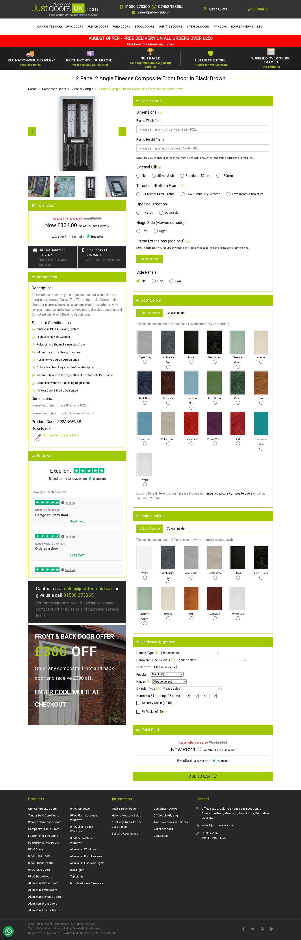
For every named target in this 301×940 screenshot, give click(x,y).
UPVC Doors (35, 849)
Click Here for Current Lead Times (150, 44)
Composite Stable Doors (43, 829)
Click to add (149, 259)
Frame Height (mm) (150, 139)
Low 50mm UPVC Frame (203, 194)
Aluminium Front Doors (42, 903)
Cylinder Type (145, 688)
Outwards (171, 212)
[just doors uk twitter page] (253, 929)
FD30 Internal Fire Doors (43, 835)
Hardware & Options (158, 642)
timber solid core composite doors (229, 493)
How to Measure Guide (126, 815)
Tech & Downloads (124, 808)
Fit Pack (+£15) (152, 711)
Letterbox (143, 667)
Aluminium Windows (83, 849)
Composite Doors (54, 89)
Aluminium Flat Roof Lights (87, 863)
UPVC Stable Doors (40, 876)
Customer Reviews (165, 808)
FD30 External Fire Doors (43, 842)
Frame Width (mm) (149, 120)
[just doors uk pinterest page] (262, 929)
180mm (227, 175)
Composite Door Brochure (61, 435)
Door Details (151, 101)
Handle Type (145, 653)
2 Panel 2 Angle (82, 89)
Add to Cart (201, 776)
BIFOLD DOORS (144, 26)
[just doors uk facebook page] (243, 929)
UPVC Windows (80, 808)
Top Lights (77, 876)
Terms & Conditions (40, 928)
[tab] (203, 101)
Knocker (142, 674)
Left (145, 231)
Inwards (147, 212)
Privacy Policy (62, 928)
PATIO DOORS (121, 26)
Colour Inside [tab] (176, 313)
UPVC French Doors (40, 862)
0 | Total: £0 (260, 9)
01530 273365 (78, 595)
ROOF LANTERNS (242, 26)
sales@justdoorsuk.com (88, 588)
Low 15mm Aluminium (248, 194)
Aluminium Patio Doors (42, 890)
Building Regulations (125, 833)
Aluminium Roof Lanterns (86, 856)
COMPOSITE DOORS (50, 26)
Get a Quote (218, 9)
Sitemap (96, 928)
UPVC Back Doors (39, 856)
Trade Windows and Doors (171, 822)
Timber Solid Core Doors (43, 815)
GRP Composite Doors (42, 808)
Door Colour (151, 300)
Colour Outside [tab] (149, 313)
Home (32, 89)
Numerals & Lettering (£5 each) (158, 696)
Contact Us (161, 835)
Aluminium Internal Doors (44, 910)
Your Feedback (163, 829)
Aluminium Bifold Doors (43, 883)
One (160, 281)
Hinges (141, 681)
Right (163, 231)
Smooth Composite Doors (44, 822)
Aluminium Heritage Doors (44, 896)
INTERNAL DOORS (198, 26)
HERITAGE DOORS (170, 26)
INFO (259, 26)
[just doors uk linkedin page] (272, 929)
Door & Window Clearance (86, 883)
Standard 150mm (198, 175)
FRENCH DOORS (97, 26)
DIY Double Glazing (166, 815)
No (144, 175)
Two (178, 281)
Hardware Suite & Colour (153, 660)
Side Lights (77, 870)
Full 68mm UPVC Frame (158, 194)
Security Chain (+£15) (157, 703)
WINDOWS (221, 26)
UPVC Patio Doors (39, 869)
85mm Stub (165, 175)
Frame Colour (152, 516)
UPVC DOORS (74, 26)
